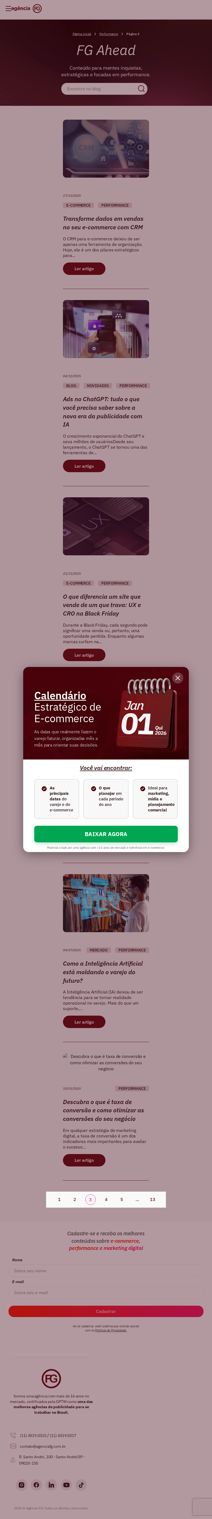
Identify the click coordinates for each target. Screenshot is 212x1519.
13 (152, 1199)
